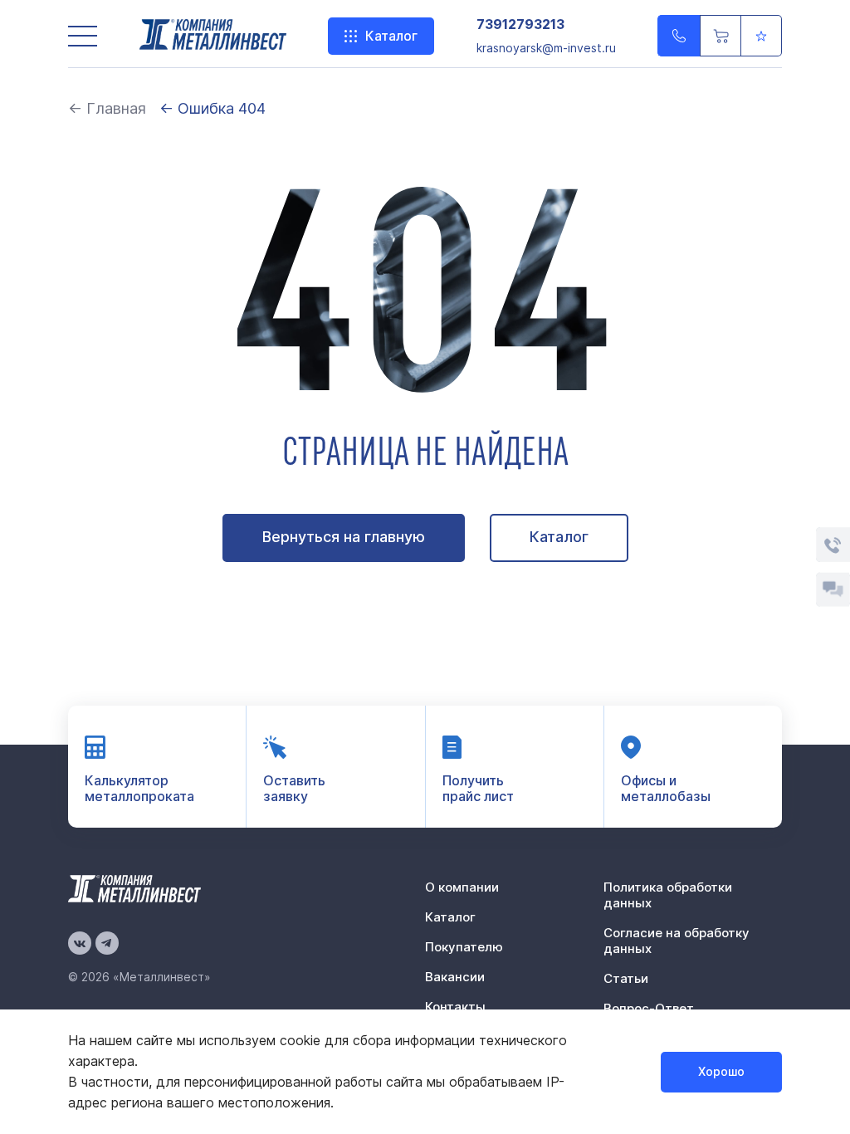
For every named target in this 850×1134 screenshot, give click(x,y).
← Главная (107, 108)
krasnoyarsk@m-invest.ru (546, 48)
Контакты (455, 1006)
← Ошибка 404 (212, 108)
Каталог (391, 35)
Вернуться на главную (343, 536)
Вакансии (455, 977)
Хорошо (721, 1071)
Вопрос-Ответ (648, 1008)
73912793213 (520, 24)
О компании (462, 887)
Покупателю (464, 947)
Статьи (625, 978)
